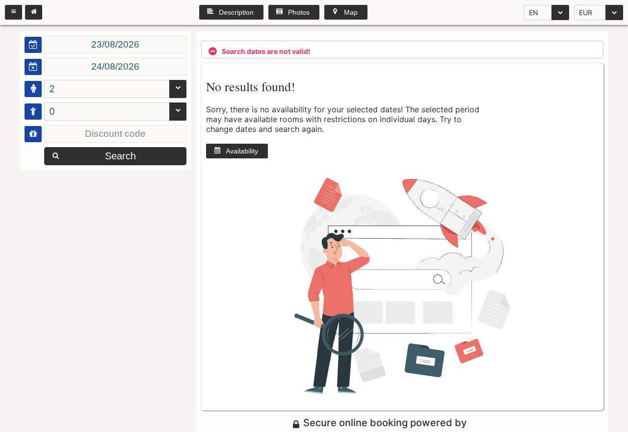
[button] (13, 12)
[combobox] (546, 12)
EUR (585, 12)
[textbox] (115, 44)
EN (533, 12)
